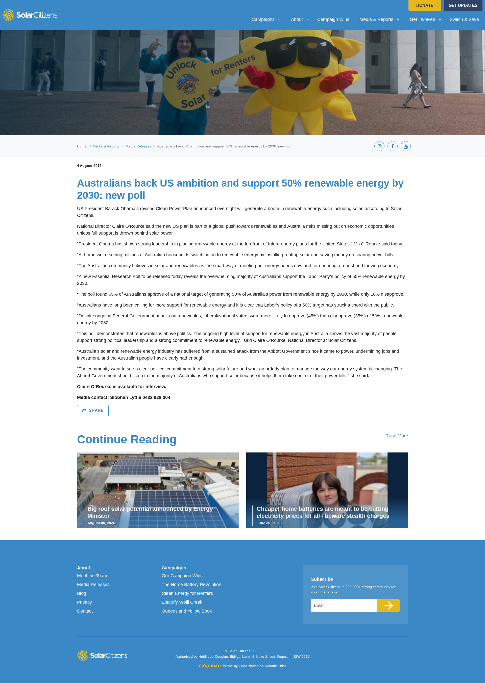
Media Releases (138, 146)
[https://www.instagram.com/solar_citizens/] (374, 6)
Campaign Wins (333, 19)
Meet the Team (92, 575)
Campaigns (174, 567)
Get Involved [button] (427, 19)
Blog (81, 593)
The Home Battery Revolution (191, 584)
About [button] (302, 19)
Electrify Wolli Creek (182, 602)
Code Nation (249, 666)
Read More (396, 435)
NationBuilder (275, 666)
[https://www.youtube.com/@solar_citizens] (400, 6)
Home (82, 146)
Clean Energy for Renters (187, 593)
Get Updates (463, 5)
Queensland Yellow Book (187, 611)
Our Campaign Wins (182, 575)
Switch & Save (464, 19)
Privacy (84, 602)
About (83, 567)
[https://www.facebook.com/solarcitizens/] (387, 6)
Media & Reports (106, 146)
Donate (424, 5)
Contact (85, 611)
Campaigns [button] (268, 19)
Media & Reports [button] (381, 19)
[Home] (30, 14)
